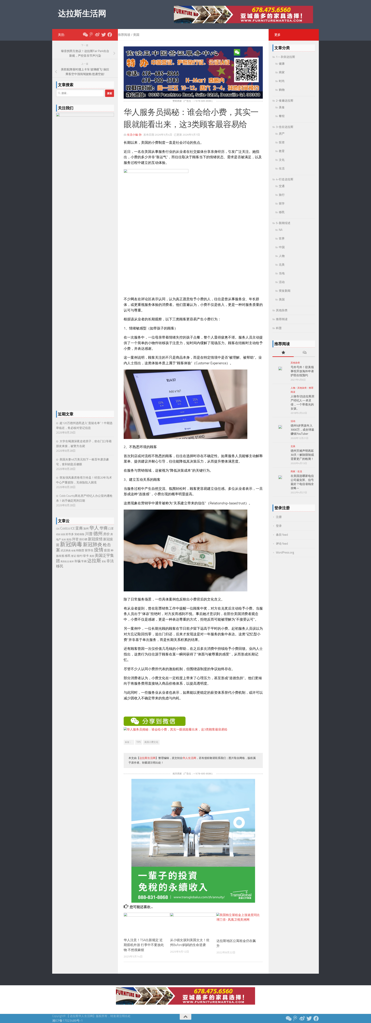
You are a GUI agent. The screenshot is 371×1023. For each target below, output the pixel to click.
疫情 (98, 550)
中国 (282, 247)
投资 (64, 539)
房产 (282, 133)
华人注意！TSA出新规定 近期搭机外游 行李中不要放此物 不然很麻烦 (144, 945)
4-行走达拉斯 (284, 179)
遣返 (104, 561)
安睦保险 (79, 534)
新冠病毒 (71, 544)
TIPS (138, 742)
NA (281, 230)
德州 (98, 533)
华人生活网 (189, 758)
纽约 (79, 556)
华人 (94, 528)
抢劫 (68, 539)
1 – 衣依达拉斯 (285, 57)
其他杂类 (282, 310)
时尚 (282, 81)
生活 (282, 168)
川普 (89, 534)
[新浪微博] (97, 34)
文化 (282, 160)
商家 (282, 72)
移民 (68, 556)
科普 (279, 328)
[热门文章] (283, 353)
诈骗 (77, 561)
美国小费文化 (151, 742)
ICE (73, 528)
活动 (282, 282)
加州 (86, 528)
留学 (282, 203)
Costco (65, 528)
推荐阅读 (124, 35)
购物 (282, 90)
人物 (282, 256)
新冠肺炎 (92, 544)
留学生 (89, 550)
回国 (63, 534)
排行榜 (83, 539)
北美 (282, 264)
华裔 (104, 528)
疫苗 (107, 550)
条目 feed (282, 534)
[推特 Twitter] (103, 34)
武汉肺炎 (66, 550)
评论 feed (282, 543)
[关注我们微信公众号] (85, 34)
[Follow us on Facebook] (109, 34)
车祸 (84, 561)
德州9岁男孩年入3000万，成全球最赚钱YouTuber (302, 429)
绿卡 (86, 556)
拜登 (75, 539)
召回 (58, 534)
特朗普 (80, 550)
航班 (72, 561)
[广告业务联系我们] (193, 901)
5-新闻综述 (283, 223)
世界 (282, 238)
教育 (282, 151)
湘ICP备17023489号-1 (67, 1020)
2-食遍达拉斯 (284, 100)
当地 (282, 273)
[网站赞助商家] (193, 97)
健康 (282, 63)
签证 (73, 555)
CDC (58, 529)
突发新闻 (284, 291)
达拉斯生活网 (82, 13)
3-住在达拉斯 (284, 127)
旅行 (282, 195)
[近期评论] (304, 353)
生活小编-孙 (134, 134)
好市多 (70, 534)
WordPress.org (285, 552)
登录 (279, 526)
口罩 (111, 528)
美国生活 (64, 561)
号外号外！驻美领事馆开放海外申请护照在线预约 (302, 371)
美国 (136, 35)
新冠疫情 (95, 539)
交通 (282, 186)
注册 (279, 517)
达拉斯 (94, 560)
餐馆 (282, 116)
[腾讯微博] (91, 34)
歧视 (73, 550)
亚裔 (79, 528)
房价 (106, 534)
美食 (282, 107)
